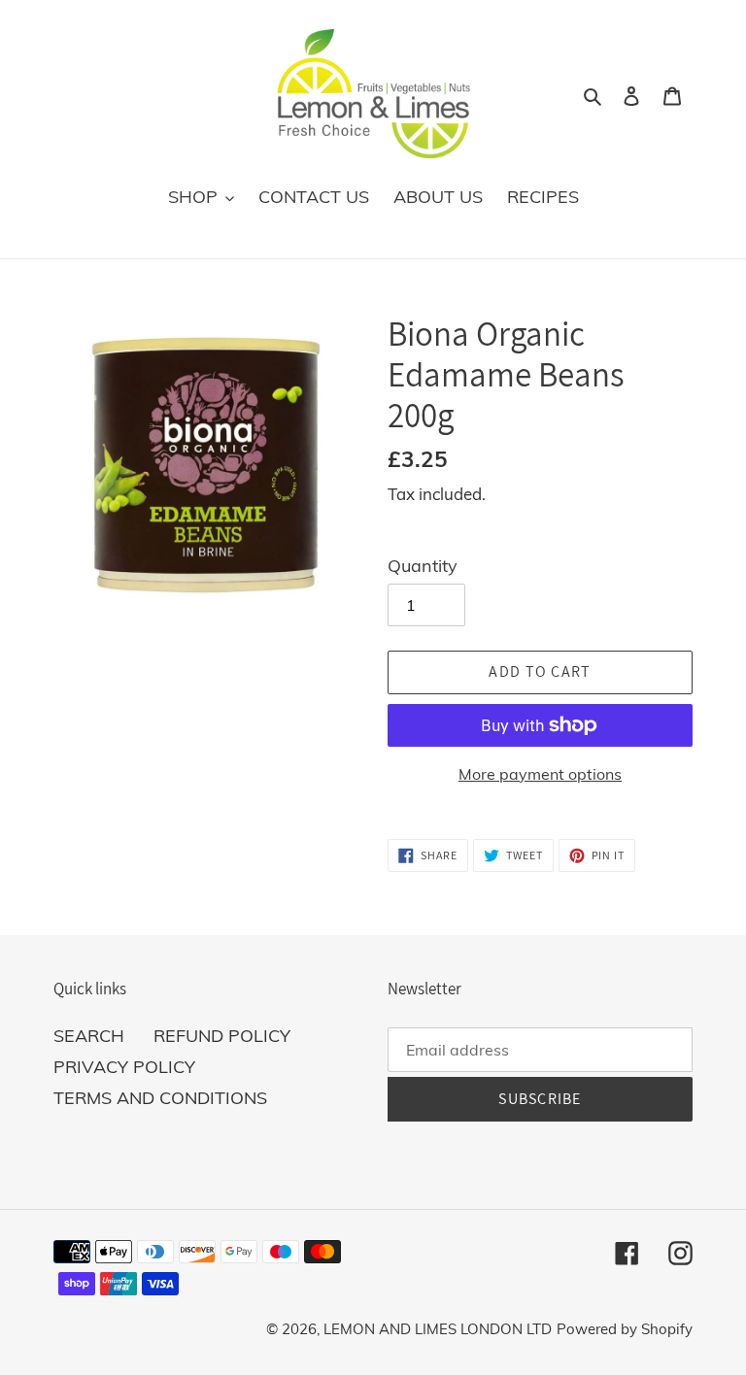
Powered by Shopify (625, 1329)
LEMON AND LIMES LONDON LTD (437, 1329)
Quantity (423, 565)
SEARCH (88, 1035)
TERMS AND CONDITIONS (160, 1098)
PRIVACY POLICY (124, 1067)
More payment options (540, 774)
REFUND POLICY (221, 1035)
